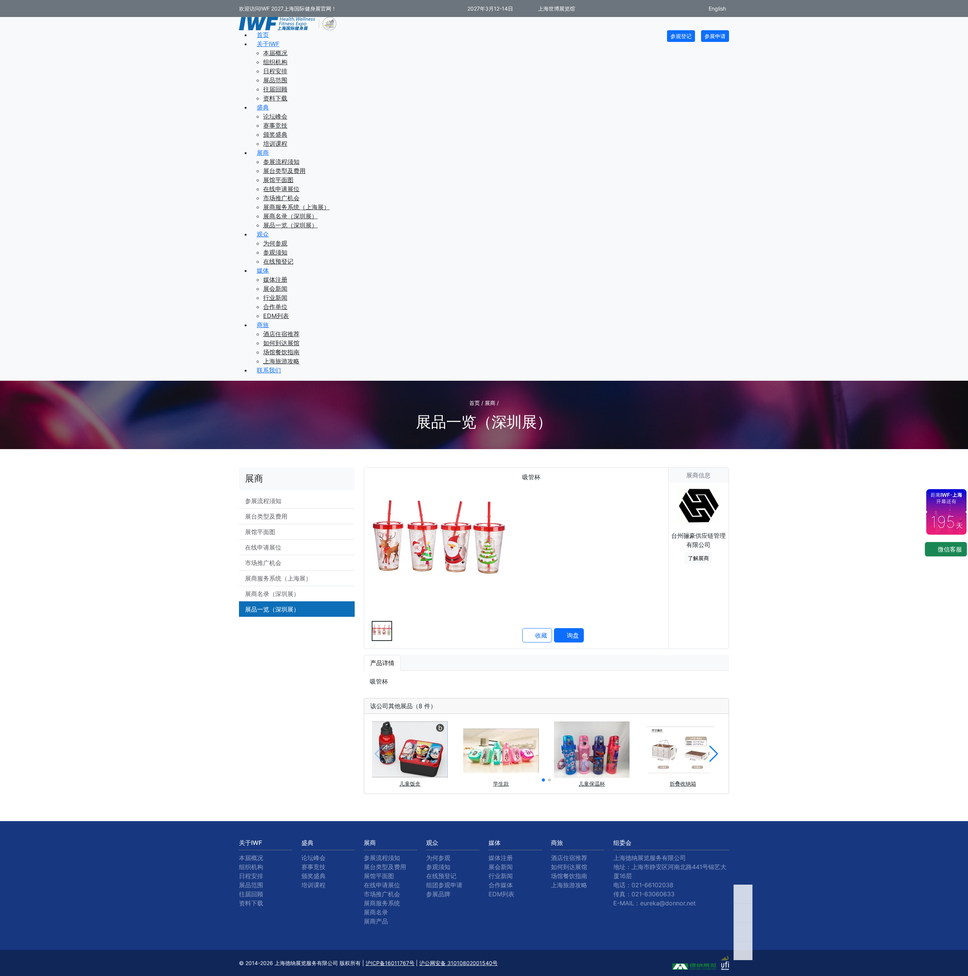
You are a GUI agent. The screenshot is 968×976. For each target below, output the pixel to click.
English (716, 8)
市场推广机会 (281, 198)
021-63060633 (653, 894)
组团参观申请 (444, 885)
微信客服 (949, 549)
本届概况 (275, 53)
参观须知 (275, 252)
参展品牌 (438, 894)
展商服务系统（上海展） (296, 207)
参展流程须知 (281, 161)
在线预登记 (278, 261)
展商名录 (376, 912)
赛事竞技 (275, 125)
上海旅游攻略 (281, 361)
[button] (543, 779)
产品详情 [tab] (382, 663)
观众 (263, 234)
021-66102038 (652, 885)
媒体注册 (275, 279)
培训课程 (275, 143)
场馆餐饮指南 (281, 352)
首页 (263, 35)
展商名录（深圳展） (290, 216)
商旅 (263, 325)
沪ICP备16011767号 (390, 963)
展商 (263, 152)
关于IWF (268, 44)
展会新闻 (275, 288)
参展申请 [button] (715, 36)
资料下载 (275, 98)
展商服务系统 (382, 903)
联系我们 (269, 370)
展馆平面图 (278, 180)
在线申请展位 (281, 189)
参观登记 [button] (681, 36)
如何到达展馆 (281, 343)
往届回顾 (275, 89)
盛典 (263, 107)
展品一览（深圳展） (290, 225)
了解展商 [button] (698, 558)
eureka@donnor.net (668, 903)
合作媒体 (501, 885)
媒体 (263, 270)
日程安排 (275, 71)
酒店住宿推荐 (281, 334)
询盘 (572, 635)
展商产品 (376, 921)
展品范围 (275, 80)
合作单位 (275, 306)
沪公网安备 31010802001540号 (458, 963)
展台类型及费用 (284, 171)
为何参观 (275, 243)
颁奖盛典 (275, 134)
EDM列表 (276, 316)
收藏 (540, 635)
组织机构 (275, 62)
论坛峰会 (275, 116)
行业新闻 (275, 297)
